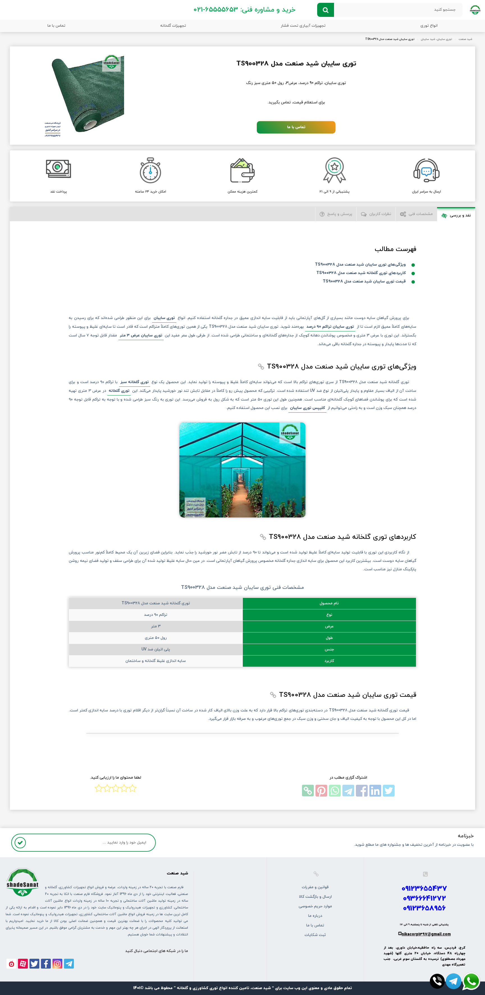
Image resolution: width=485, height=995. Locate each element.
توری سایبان (164, 318)
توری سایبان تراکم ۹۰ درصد (330, 326)
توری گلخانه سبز (134, 382)
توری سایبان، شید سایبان (436, 39)
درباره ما (315, 916)
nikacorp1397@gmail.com (426, 934)
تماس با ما (56, 25)
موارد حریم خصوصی (315, 906)
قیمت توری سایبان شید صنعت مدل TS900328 (364, 281)
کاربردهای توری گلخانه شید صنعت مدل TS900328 (361, 273)
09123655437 (424, 888)
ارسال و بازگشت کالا (315, 896)
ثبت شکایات (315, 935)
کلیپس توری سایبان (307, 408)
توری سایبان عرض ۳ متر (141, 335)
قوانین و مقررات (315, 887)
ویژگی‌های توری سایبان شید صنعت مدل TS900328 (360, 264)
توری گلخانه (119, 391)
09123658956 (424, 908)
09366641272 (424, 898)
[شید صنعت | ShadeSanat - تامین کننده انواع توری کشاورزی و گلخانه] (475, 9)
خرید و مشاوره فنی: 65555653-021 (244, 9)
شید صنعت (465, 39)
